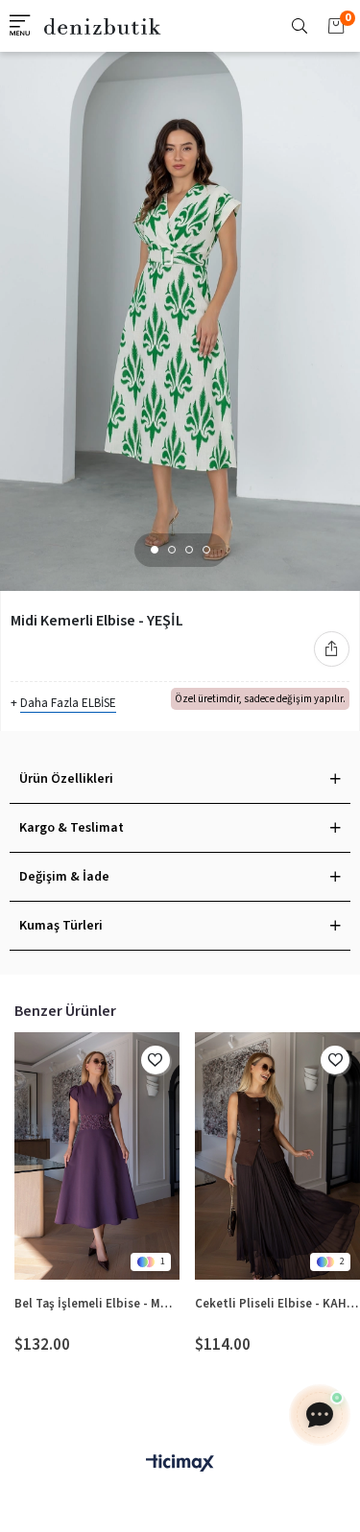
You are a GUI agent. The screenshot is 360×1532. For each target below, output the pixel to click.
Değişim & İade (64, 876)
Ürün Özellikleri (66, 779)
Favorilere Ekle (155, 1060)
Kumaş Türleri (61, 925)
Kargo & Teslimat (71, 827)
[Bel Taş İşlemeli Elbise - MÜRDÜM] (97, 1156)
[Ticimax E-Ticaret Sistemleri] (180, 1464)
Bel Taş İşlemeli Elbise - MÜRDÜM (97, 1303)
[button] (154, 549)
